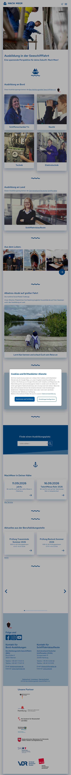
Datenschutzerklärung (49, 394)
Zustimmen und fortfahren (24, 399)
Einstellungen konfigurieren (47, 399)
